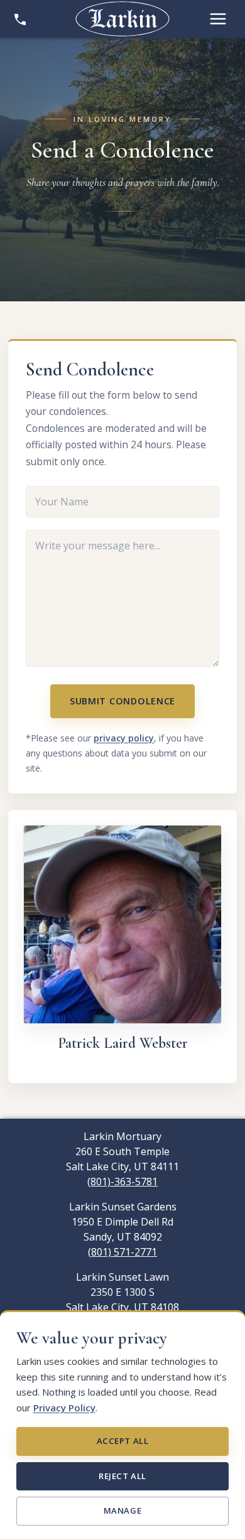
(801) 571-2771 (122, 1252)
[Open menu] (218, 18)
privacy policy (124, 738)
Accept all (122, 1440)
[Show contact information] (20, 19)
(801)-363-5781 (122, 1181)
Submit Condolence (122, 701)
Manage (122, 1510)
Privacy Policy (64, 1407)
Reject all (122, 1476)
